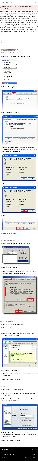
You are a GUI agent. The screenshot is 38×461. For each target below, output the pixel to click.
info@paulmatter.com (8, 454)
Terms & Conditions (30, 457)
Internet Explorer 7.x (8, 40)
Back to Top (3, 237)
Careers (34, 454)
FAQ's (3, 457)
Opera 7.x (5, 46)
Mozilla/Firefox (7, 44)
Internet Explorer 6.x (8, 42)
